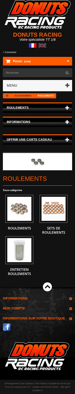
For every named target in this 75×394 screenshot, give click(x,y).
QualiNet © (37, 390)
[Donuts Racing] (37, 14)
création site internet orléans (45, 387)
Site (62, 387)
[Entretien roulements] (19, 250)
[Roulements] (19, 209)
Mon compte (14, 308)
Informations (18, 122)
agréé (67, 387)
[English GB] (42, 45)
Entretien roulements (19, 271)
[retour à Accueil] (7, 95)
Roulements (19, 228)
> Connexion (9, 52)
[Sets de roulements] (54, 209)
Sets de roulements (53, 230)
